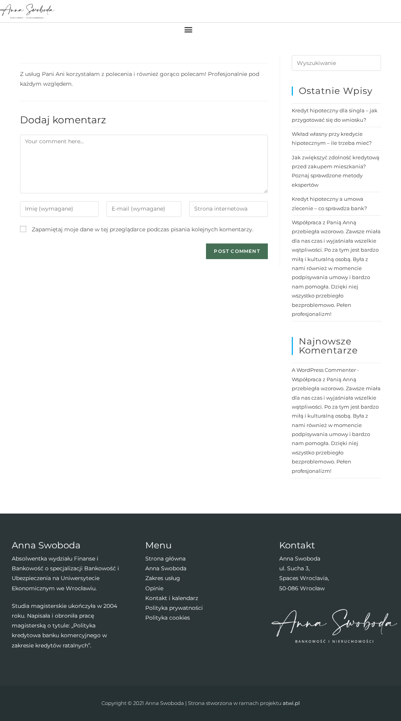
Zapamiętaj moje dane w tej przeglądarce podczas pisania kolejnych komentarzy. (142, 229)
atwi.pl (291, 703)
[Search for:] (336, 62)
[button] (188, 29)
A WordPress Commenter (324, 370)
